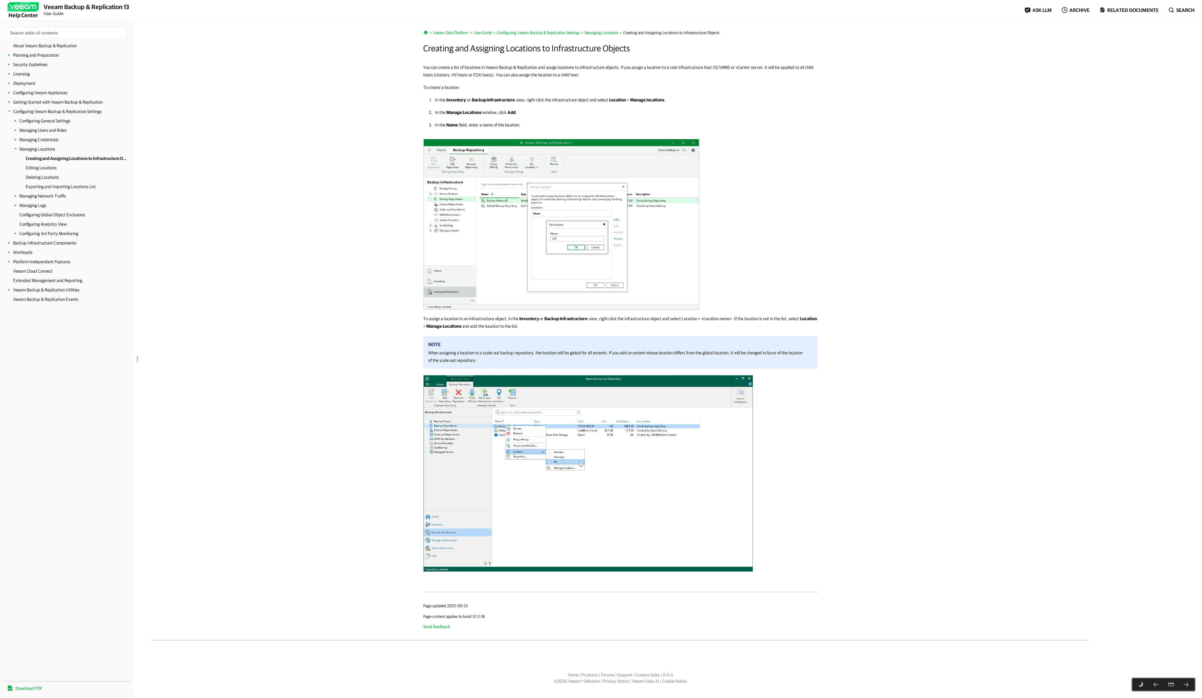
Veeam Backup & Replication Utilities (46, 289)
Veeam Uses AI (645, 681)
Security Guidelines (30, 64)
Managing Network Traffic (42, 195)
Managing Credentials (39, 139)
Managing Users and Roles (43, 130)
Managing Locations (37, 148)
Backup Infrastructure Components (44, 242)
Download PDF (29, 688)
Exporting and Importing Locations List (61, 186)
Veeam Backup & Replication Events (45, 299)
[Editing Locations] (1186, 684)
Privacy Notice (616, 681)
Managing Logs (32, 205)
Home (573, 674)
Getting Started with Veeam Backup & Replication (58, 102)
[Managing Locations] (1156, 684)
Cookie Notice (674, 681)
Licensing (21, 73)
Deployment (24, 83)
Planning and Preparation (36, 55)
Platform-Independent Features (41, 261)
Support (625, 674)
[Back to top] (1171, 684)
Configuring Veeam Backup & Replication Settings (57, 111)
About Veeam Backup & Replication (45, 45)
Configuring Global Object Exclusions (52, 214)
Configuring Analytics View (43, 224)
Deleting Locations (42, 177)
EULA (668, 674)
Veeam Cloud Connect (33, 271)
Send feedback (436, 626)
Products (590, 674)
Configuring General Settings (44, 120)
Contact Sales (647, 674)
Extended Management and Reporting (47, 280)
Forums (607, 674)
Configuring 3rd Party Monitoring (48, 233)
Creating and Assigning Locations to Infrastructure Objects (76, 158)
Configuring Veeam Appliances (40, 92)
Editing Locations (41, 167)
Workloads (23, 252)
